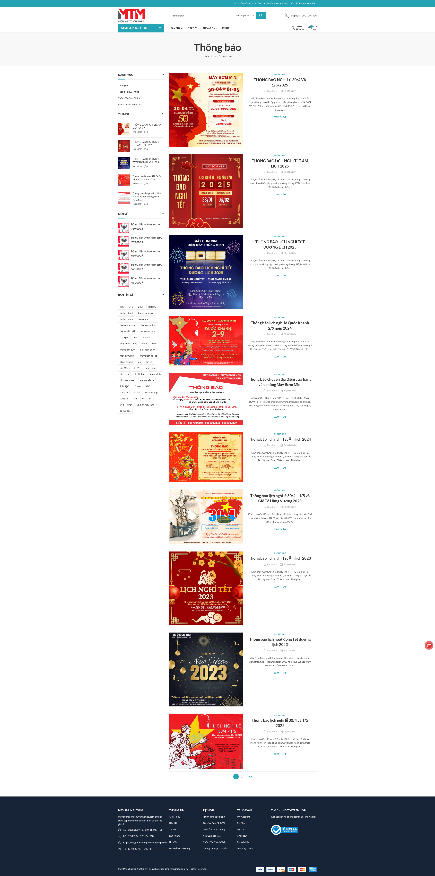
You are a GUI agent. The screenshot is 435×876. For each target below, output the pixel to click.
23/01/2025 (290, 172)
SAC (147, 386)
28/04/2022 (290, 731)
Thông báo (280, 74)
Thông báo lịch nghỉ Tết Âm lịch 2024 (280, 439)
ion (135, 337)
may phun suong (128, 343)
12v (122, 306)
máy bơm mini (127, 355)
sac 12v (124, 392)
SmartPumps (152, 392)
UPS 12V (147, 398)
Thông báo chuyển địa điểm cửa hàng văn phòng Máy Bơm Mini (147, 196)
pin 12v (124, 367)
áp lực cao (125, 410)
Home (207, 56)
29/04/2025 (290, 91)
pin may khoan (127, 380)
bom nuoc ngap (128, 325)
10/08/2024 (290, 390)
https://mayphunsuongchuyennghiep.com (145, 842)
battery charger (146, 312)
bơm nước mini (148, 331)
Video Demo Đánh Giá (130, 104)
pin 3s (149, 361)
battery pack (126, 319)
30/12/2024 (290, 253)
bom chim (143, 319)
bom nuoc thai (148, 325)
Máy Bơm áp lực (148, 355)
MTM (155, 343)
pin (139, 361)
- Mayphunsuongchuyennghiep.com (167, 868)
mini (144, 343)
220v (140, 306)
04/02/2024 (290, 445)
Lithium (146, 337)
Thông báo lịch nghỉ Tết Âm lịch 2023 (280, 558)
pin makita (155, 374)
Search (261, 15)
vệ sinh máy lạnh (145, 404)
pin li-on (124, 374)
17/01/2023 (290, 564)
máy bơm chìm (147, 349)
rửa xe (137, 386)
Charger (124, 337)
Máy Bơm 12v (127, 349)
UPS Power (126, 404)
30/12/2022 (290, 650)
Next (250, 776)
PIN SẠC (124, 386)
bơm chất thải (127, 331)
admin (273, 91)
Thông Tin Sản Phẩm (129, 98)
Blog (215, 56)
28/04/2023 (290, 506)
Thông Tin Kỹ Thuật (128, 91)
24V (131, 306)
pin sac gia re (147, 380)
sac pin (136, 392)
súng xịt (124, 398)
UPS (135, 398)
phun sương (126, 361)
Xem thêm (280, 117)
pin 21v (137, 367)
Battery (152, 306)
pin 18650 (150, 367)
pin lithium (139, 374)
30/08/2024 (290, 334)
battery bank (126, 312)
